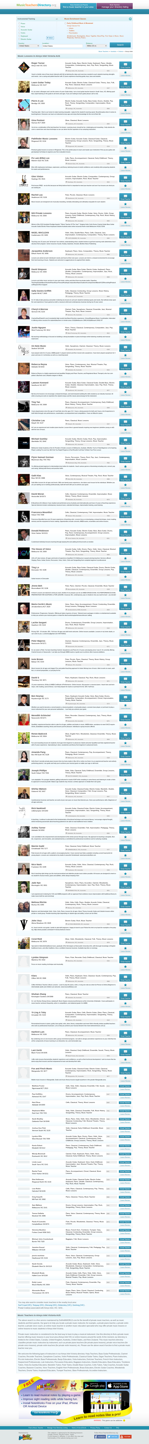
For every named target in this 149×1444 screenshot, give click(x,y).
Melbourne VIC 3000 (39, 216)
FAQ (117, 1428)
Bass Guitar (92, 101)
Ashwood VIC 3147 (39, 1096)
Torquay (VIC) (38, 1305)
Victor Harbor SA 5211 (39, 533)
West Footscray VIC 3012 (40, 330)
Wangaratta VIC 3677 (39, 1071)
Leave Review (125, 1089)
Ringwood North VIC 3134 (41, 1182)
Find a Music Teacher (36, 1428)
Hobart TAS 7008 (37, 515)
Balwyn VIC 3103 (37, 662)
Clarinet (68, 309)
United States (34, 1340)
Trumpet (93, 1230)
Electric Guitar (87, 63)
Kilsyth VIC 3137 (37, 423)
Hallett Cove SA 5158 (40, 1275)
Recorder (73, 715)
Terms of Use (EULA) (79, 1428)
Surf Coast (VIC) (25, 1305)
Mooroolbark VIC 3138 (39, 588)
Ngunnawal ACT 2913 (40, 1088)
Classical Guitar (94, 82)
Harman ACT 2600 (38, 123)
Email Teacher (125, 1086)
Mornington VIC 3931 (39, 885)
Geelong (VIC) (78, 1305)
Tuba (98, 1230)
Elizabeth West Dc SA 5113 (42, 1266)
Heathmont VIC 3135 (39, 197)
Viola (72, 233)
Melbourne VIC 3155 (39, 1034)
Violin (106, 213)
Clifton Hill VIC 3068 (38, 978)
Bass (79, 63)
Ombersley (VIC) (65, 1305)
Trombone (85, 1230)
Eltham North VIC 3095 (39, 253)
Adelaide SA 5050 (37, 830)
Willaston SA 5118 (38, 1250)
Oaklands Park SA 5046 (40, 1121)
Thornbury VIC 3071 (38, 680)
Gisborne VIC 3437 (38, 791)
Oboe (67, 120)
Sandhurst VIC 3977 (38, 385)
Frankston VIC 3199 (38, 867)
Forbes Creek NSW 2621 (41, 1232)
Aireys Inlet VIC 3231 (39, 65)
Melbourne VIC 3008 (39, 404)
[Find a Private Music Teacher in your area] (78, 6)
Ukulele (109, 63)
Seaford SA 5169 (37, 348)
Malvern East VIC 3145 (39, 160)
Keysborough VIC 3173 (40, 698)
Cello (67, 158)
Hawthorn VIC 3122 (38, 625)
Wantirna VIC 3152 (38, 960)
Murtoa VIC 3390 (37, 905)
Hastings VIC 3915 (38, 179)
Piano (103, 63)
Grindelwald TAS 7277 (39, 848)
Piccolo (72, 195)
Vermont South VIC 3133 (41, 1130)
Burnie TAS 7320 (38, 1241)
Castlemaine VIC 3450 (39, 235)
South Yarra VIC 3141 (40, 1164)
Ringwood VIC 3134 (38, 141)
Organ (68, 1290)
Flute (67, 195)
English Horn (75, 734)
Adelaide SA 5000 (38, 1105)
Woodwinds (85, 734)
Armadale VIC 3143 (38, 1015)
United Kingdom (55, 1340)
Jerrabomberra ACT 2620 (40, 607)
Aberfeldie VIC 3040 (38, 441)
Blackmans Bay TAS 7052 (40, 460)
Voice (95, 213)
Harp (77, 604)
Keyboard (96, 63)
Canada (44, 1340)
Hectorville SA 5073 (38, 496)
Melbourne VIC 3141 (39, 1207)
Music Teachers (103, 51)
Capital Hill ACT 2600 (39, 293)
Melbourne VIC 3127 (39, 85)
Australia (113, 51)
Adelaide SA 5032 (37, 367)
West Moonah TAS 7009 (41, 1139)
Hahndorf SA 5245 (39, 1191)
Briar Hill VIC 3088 (38, 478)
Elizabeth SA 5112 (38, 1148)
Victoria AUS (53, 56)
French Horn (75, 1230)
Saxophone (80, 309)
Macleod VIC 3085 (39, 1216)
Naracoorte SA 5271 (38, 643)
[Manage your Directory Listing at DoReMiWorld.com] (115, 6)
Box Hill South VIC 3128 (40, 755)
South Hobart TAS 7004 (40, 773)
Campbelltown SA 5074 (40, 1224)
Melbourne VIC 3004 (39, 736)
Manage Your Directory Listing (57, 1428)
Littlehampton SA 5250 (39, 811)
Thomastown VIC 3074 (40, 1293)
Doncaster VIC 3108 (38, 570)
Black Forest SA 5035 (39, 1053)
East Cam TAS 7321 (39, 1113)
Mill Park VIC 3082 (39, 1199)
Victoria (120, 51)
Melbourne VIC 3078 (39, 941)
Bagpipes (69, 1239)
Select (51, 38)
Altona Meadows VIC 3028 (41, 923)
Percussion (75, 457)
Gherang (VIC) (51, 1305)
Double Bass (79, 233)
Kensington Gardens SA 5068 (42, 996)
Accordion (88, 883)
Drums (100, 101)
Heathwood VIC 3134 (40, 1258)
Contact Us (108, 1428)
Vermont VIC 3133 (38, 312)
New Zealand (92, 1340)
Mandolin (104, 789)
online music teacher (54, 1326)
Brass (68, 1119)
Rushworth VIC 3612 (39, 1156)
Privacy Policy (95, 1428)
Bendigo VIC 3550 (38, 103)
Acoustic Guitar (70, 63)
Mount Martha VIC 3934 (41, 1285)
